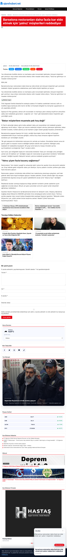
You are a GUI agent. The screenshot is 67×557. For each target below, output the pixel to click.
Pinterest (39, 69)
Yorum (4, 272)
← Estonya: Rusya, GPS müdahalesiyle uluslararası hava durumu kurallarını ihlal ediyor (16, 207)
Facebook (18, 69)
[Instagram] (14, 350)
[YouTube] (19, 350)
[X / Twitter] (9, 350)
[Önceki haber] (58, 362)
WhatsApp (26, 69)
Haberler (3, 15)
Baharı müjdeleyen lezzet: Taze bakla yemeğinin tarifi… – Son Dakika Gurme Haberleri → (47, 207)
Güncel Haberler (17, 9)
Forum (40, 9)
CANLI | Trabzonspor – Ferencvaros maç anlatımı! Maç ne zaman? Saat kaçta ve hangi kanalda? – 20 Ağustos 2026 (33, 441)
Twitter (11, 69)
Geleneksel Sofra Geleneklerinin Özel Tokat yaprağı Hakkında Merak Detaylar (25, 447)
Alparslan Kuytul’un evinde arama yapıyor (15, 443)
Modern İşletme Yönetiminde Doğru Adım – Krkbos (17, 445)
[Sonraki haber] (61, 362)
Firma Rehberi (30, 9)
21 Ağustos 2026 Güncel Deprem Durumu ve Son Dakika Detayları (21, 438)
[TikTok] (24, 350)
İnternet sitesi (5, 303)
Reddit (32, 69)
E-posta (4, 296)
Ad (2, 289)
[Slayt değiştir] (30, 543)
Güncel (9, 15)
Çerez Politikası (49, 9)
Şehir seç (7, 334)
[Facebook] (4, 350)
